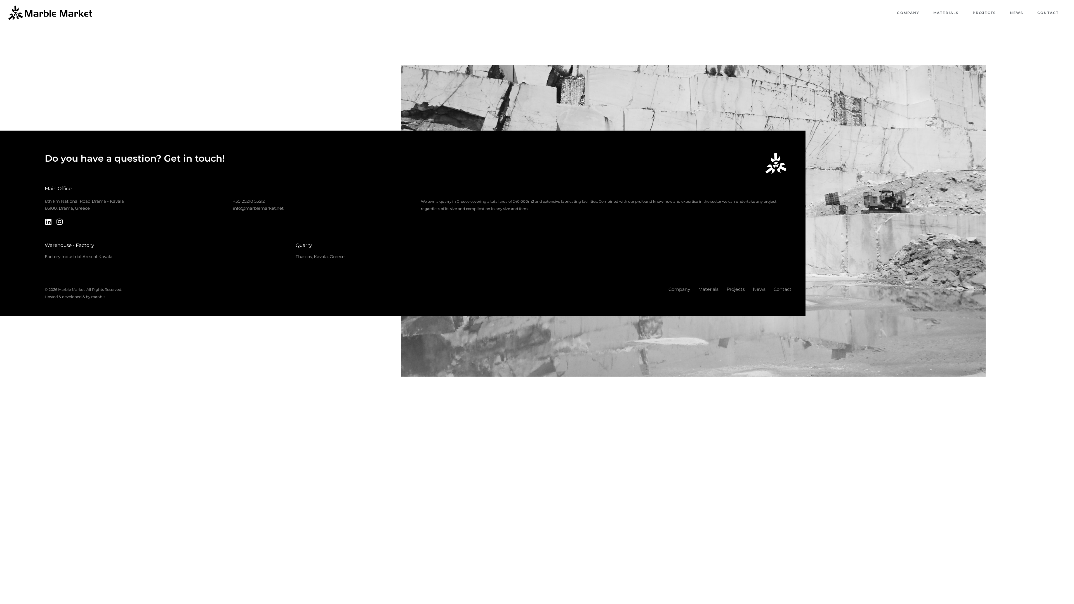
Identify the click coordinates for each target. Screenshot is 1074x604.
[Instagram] (59, 221)
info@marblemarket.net (258, 208)
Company (908, 13)
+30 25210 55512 (249, 201)
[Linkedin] (48, 221)
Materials (946, 13)
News (1016, 13)
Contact (1048, 13)
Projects (984, 13)
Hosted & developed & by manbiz (75, 296)
